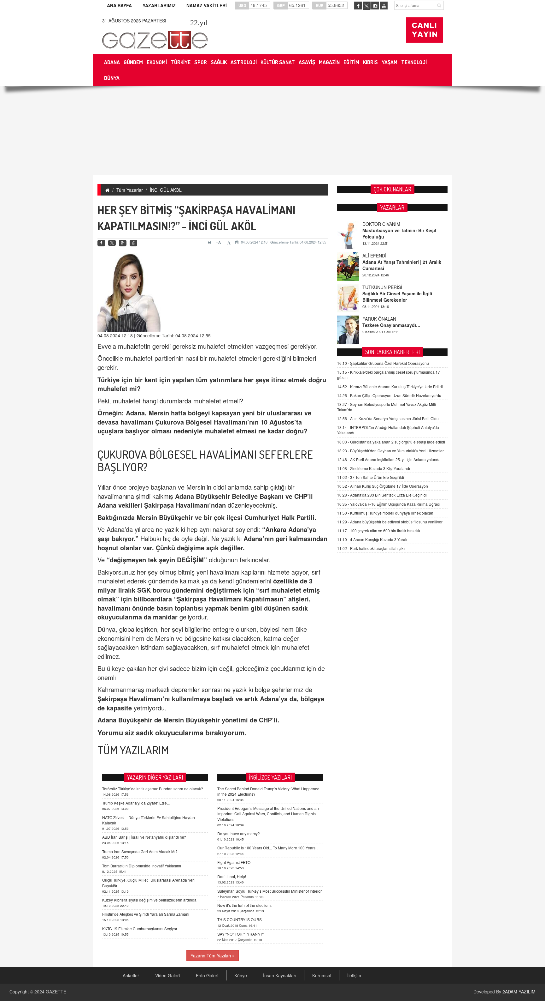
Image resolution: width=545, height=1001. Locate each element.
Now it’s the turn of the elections (244, 905)
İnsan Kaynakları (279, 975)
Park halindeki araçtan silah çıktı (371, 548)
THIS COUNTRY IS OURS (239, 919)
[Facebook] (101, 243)
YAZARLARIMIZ (159, 5)
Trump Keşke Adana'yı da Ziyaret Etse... (136, 802)
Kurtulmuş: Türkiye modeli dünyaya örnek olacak (385, 513)
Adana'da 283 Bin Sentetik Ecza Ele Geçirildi (382, 494)
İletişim (354, 975)
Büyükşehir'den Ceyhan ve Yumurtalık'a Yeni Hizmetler (390, 450)
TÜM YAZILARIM (133, 750)
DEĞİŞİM (190, 559)
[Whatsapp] (133, 243)
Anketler (131, 975)
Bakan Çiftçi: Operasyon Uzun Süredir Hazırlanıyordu (389, 395)
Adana (135, 412)
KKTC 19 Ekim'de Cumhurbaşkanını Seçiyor (139, 928)
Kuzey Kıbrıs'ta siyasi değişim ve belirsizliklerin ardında (149, 899)
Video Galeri (167, 975)
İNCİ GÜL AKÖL (166, 190)
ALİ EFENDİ (374, 255)
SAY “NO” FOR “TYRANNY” (240, 934)
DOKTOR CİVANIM (381, 224)
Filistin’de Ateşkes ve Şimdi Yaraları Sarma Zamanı (145, 914)
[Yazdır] (210, 242)
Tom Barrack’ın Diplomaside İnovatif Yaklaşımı (141, 865)
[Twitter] (112, 243)
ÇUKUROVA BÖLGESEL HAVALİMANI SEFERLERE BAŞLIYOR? (205, 460)
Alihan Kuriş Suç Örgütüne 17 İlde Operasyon (382, 486)
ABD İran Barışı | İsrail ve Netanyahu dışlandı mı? (144, 837)
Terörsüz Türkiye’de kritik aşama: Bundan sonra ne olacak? (152, 788)
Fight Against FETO (233, 862)
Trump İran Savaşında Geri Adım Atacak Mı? (140, 851)
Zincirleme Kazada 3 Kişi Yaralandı (373, 468)
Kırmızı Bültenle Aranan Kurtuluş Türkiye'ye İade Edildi (390, 386)
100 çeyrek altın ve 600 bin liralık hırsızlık (378, 530)
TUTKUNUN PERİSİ (382, 287)
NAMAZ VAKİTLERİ (206, 5)
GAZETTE (56, 991)
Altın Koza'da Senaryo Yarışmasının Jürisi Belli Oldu (388, 418)
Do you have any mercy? (238, 833)
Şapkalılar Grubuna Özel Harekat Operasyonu (383, 363)
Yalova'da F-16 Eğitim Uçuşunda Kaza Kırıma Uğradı (388, 504)
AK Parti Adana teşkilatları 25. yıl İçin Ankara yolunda (389, 459)
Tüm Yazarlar (129, 190)
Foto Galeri (207, 975)
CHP (300, 496)
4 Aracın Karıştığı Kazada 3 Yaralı (372, 539)
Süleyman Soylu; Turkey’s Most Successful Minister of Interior (269, 891)
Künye (240, 975)
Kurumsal (321, 975)
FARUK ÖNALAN (379, 319)
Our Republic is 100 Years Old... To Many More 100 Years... (267, 847)
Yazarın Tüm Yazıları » (212, 955)
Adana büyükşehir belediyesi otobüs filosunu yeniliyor (389, 521)
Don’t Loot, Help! (231, 876)
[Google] (122, 243)
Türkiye (108, 379)
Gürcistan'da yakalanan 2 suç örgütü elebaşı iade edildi (391, 441)
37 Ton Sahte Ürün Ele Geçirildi (370, 477)
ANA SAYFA (119, 5)
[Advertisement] (272, 130)
